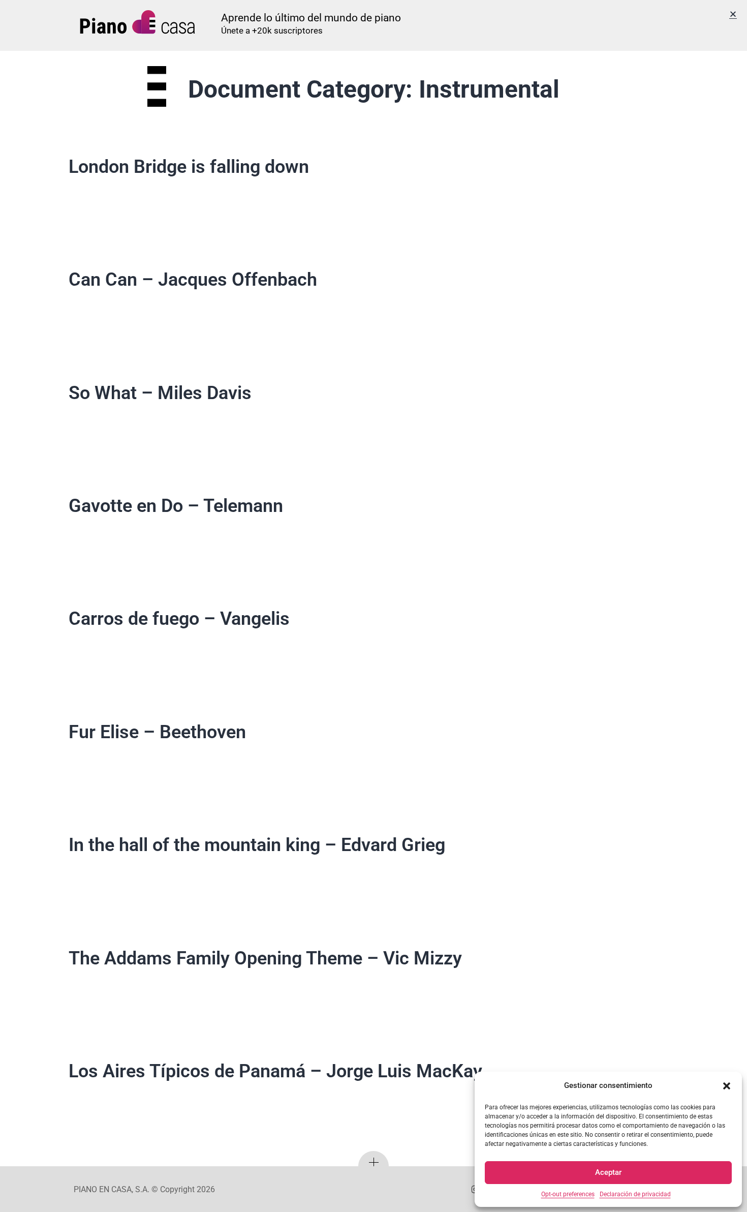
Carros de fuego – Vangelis (179, 618)
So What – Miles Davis (160, 393)
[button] (727, 1086)
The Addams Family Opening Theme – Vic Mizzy (265, 958)
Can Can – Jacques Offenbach (193, 279)
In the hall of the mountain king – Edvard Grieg (257, 845)
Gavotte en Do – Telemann (176, 506)
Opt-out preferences (568, 1194)
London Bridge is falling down (189, 166)
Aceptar (608, 1172)
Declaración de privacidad (635, 1194)
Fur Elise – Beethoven (157, 732)
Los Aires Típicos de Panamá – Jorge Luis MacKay (275, 1071)
